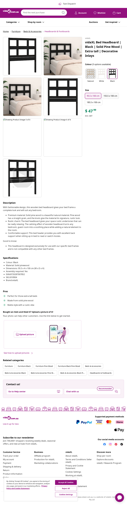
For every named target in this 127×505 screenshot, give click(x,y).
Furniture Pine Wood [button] (44, 366)
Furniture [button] (9, 366)
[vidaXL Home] (11, 11)
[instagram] (110, 444)
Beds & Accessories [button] (93, 366)
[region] (41, 489)
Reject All (66, 488)
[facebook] (104, 444)
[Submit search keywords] (63, 12)
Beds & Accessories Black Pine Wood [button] (73, 373)
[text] (90, 111)
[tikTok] (121, 444)
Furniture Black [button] (24, 366)
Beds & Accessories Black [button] (15, 373)
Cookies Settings (73, 471)
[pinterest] (116, 444)
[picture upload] (57, 334)
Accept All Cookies (65, 482)
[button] (90, 77)
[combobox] (44, 12)
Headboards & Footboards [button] (101, 373)
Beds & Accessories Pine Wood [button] (43, 373)
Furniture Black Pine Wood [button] (69, 366)
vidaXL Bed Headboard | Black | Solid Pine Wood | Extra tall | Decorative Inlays (103, 49)
